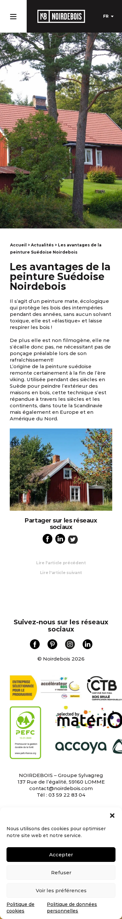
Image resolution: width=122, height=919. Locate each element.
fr (106, 16)
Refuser (61, 872)
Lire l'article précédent (61, 562)
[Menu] (13, 15)
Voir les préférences (61, 890)
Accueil (18, 244)
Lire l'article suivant (61, 572)
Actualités (42, 244)
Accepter (61, 854)
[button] (112, 815)
